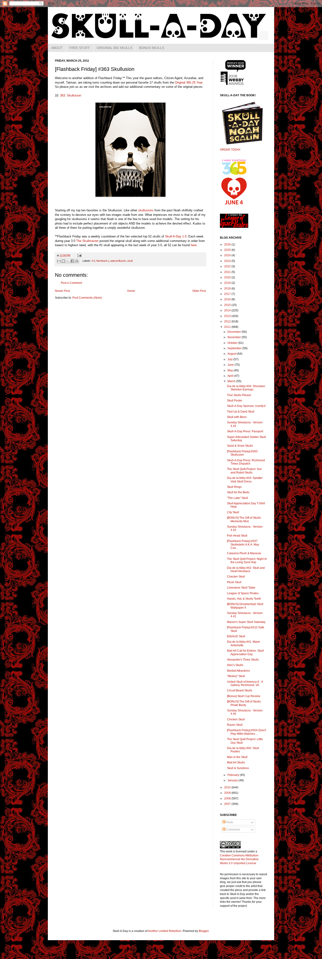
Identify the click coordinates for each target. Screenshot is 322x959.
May (230, 370)
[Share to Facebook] (72, 261)
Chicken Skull (236, 719)
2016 (227, 299)
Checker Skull (236, 576)
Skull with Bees (237, 417)
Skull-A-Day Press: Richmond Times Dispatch (246, 462)
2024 (227, 255)
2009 (227, 792)
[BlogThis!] (63, 261)
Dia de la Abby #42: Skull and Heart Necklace (246, 569)
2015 (227, 305)
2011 (227, 327)
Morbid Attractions (238, 670)
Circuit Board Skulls (239, 690)
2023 (227, 261)
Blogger (204, 931)
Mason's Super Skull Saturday (246, 622)
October (232, 343)
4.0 (93, 260)
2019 (227, 283)
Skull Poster (234, 400)
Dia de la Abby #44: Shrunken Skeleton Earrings (246, 388)
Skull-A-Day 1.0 (175, 236)
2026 (227, 244)
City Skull (233, 512)
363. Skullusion (70, 95)
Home (131, 291)
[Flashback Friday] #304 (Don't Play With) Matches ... (246, 732)
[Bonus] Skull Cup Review (243, 696)
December (234, 331)
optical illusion (118, 260)
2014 (227, 310)
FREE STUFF (79, 48)
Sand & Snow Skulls (240, 445)
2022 (227, 266)
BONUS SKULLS (151, 48)
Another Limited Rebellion (164, 931)
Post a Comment (71, 283)
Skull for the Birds (238, 492)
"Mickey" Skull (236, 676)
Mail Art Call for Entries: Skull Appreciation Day (245, 652)
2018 (227, 288)
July (230, 359)
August (232, 353)
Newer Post (62, 291)
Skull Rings (234, 487)
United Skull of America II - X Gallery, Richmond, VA (245, 683)
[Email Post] (79, 255)
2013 (227, 316)
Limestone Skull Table (241, 587)
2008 (227, 798)
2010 (227, 787)
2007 (227, 804)
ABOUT (56, 48)
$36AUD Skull (236, 636)
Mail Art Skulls (236, 762)
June (231, 364)
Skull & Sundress (238, 768)
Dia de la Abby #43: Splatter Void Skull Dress (245, 479)
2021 (227, 272)
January (233, 780)
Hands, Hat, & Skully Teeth (244, 598)
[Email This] (59, 261)
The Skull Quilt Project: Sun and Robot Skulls (244, 470)
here (194, 245)
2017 (227, 294)
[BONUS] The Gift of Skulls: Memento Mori (244, 519)
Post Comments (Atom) (87, 297)
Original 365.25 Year (188, 82)
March (231, 381)
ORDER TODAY (230, 149)
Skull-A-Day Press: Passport (245, 431)
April (230, 375)
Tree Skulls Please (239, 395)
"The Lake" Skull (237, 498)
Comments (232, 829)
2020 (227, 277)
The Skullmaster (87, 241)
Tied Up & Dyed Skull (240, 411)
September (234, 348)
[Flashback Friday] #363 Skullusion (242, 453)
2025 (227, 250)
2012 (227, 321)
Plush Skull (234, 582)
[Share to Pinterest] (76, 261)
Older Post (199, 291)
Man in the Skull (237, 757)
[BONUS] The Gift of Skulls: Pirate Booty (244, 703)
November (234, 337)
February (233, 775)
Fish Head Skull (237, 535)
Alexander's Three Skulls (243, 659)
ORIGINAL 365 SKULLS (114, 48)
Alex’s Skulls (235, 665)
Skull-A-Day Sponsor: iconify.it (246, 406)
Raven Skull (235, 724)
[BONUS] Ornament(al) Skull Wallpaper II (245, 605)
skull (129, 260)
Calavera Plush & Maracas (244, 553)
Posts (229, 822)
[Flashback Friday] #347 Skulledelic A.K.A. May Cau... (243, 544)
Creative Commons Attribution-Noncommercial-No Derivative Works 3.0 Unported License (239, 859)
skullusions (145, 210)
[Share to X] (68, 261)
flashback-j (102, 260)
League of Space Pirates (243, 593)
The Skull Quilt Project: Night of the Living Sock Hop (247, 560)
